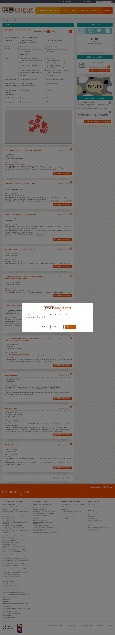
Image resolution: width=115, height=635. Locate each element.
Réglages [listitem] (57, 327)
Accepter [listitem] (70, 327)
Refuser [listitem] (45, 327)
